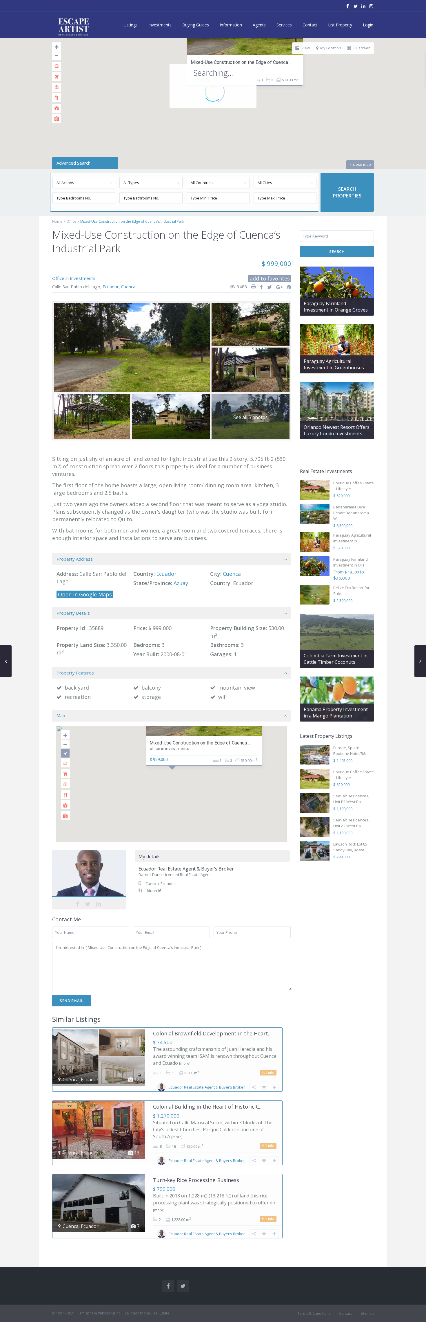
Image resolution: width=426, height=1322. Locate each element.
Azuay (181, 583)
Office (71, 221)
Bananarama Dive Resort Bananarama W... (351, 512)
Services (284, 25)
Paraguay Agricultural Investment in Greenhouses (334, 364)
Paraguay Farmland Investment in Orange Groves (336, 306)
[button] (173, 777)
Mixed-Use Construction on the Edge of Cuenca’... (241, 62)
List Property (340, 25)
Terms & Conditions (314, 1313)
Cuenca (128, 286)
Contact (310, 25)
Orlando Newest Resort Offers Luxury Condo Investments (336, 430)
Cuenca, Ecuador (160, 883)
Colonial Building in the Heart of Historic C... (208, 1106)
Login (368, 25)
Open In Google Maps (85, 594)
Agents (259, 25)
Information (231, 25)
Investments (160, 25)
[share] (259, 287)
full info (268, 1072)
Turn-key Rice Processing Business (196, 1180)
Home (57, 221)
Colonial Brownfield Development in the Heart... (212, 1033)
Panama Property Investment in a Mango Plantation (336, 712)
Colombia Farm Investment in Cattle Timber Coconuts (335, 658)
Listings (130, 25)
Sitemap (367, 1313)
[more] (184, 1063)
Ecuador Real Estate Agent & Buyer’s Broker (89, 879)
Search (337, 251)
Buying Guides (195, 25)
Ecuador (111, 286)
